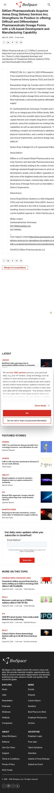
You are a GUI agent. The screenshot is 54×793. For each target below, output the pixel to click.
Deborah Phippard (8, 450)
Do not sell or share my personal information (27, 420)
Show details (40, 405)
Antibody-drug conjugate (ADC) (16, 578)
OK (27, 413)
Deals (5, 597)
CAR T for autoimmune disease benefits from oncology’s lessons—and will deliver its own (20, 446)
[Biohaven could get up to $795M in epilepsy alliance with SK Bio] (46, 599)
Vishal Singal (6, 467)
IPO (3, 492)
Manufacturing (9, 510)
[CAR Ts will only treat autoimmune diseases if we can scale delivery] (46, 463)
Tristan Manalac (29, 589)
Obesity (5, 475)
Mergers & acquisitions (15, 268)
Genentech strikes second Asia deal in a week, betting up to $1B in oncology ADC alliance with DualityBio (20, 583)
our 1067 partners (18, 372)
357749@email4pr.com (20, 226)
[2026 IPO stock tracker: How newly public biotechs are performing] (46, 616)
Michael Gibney (7, 485)
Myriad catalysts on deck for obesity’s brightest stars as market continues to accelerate (17, 480)
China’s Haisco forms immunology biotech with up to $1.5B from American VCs (19, 636)
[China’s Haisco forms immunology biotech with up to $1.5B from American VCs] (46, 632)
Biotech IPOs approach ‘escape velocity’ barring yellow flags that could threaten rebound (18, 497)
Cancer (5, 360)
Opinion (5, 442)
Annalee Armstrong (30, 642)
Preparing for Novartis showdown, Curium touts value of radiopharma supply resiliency (20, 514)
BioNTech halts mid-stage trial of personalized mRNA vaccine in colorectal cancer (18, 365)
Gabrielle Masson (8, 502)
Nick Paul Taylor (7, 518)
